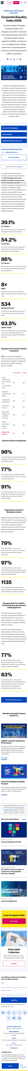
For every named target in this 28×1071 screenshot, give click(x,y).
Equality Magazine (14, 1031)
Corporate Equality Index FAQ (11, 842)
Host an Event (14, 1048)
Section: (3, 152)
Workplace (9, 11)
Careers (14, 1038)
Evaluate (14, 13)
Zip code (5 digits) (9, 990)
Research (19, 11)
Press (14, 1043)
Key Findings (4, 757)
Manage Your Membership (14, 1026)
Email (5, 983)
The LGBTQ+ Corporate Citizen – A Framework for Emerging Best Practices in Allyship (12, 871)
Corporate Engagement (9, 901)
